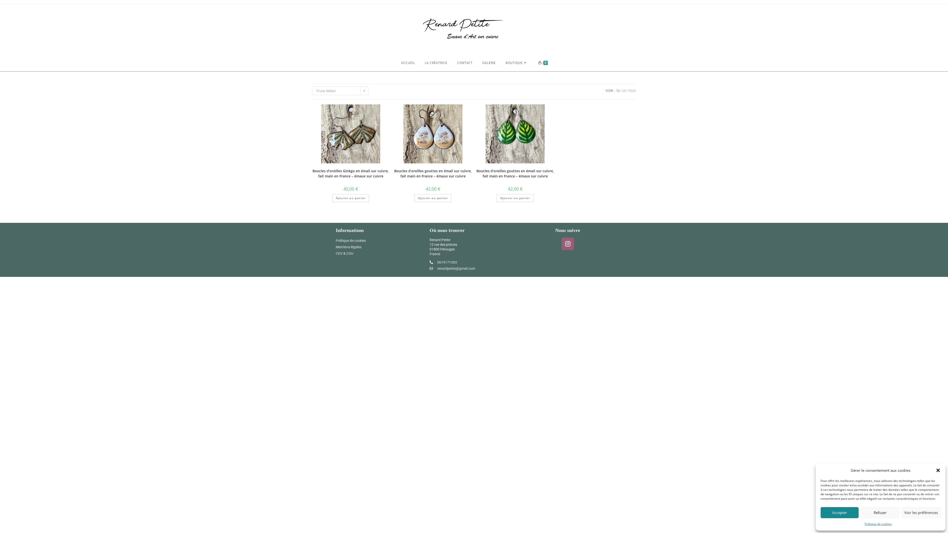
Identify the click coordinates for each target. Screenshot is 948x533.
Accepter (839, 512)
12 (618, 91)
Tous (632, 91)
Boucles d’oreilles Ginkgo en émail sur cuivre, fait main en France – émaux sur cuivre (351, 173)
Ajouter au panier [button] (351, 198)
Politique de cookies (878, 524)
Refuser (880, 512)
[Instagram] (568, 244)
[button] (938, 470)
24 (624, 91)
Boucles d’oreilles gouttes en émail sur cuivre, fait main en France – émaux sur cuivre (433, 173)
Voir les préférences (921, 512)
